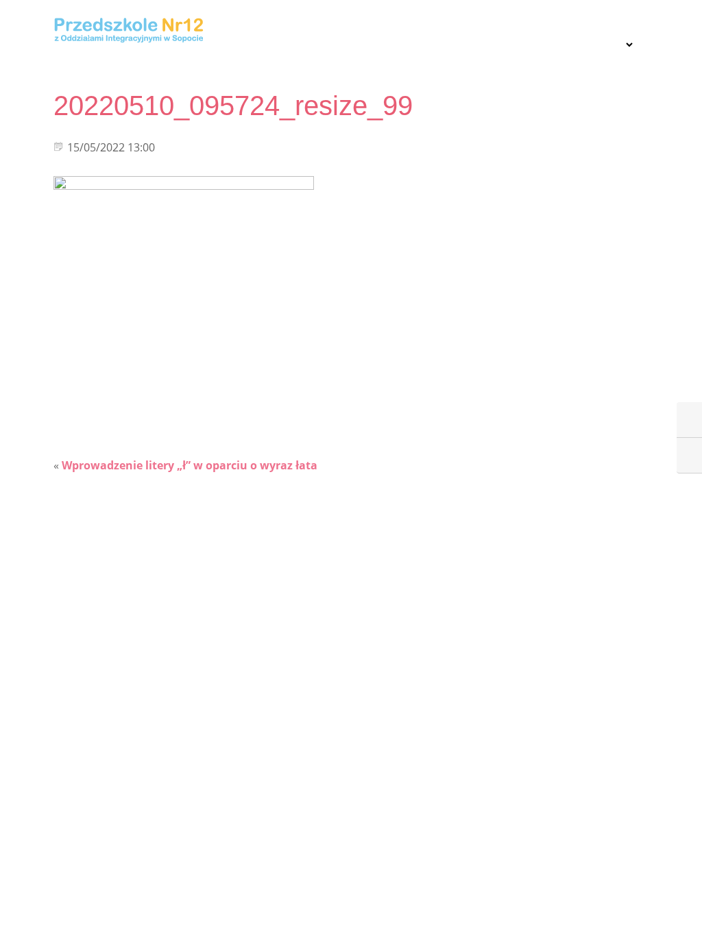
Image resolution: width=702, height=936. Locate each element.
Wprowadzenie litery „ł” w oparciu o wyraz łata (189, 465)
